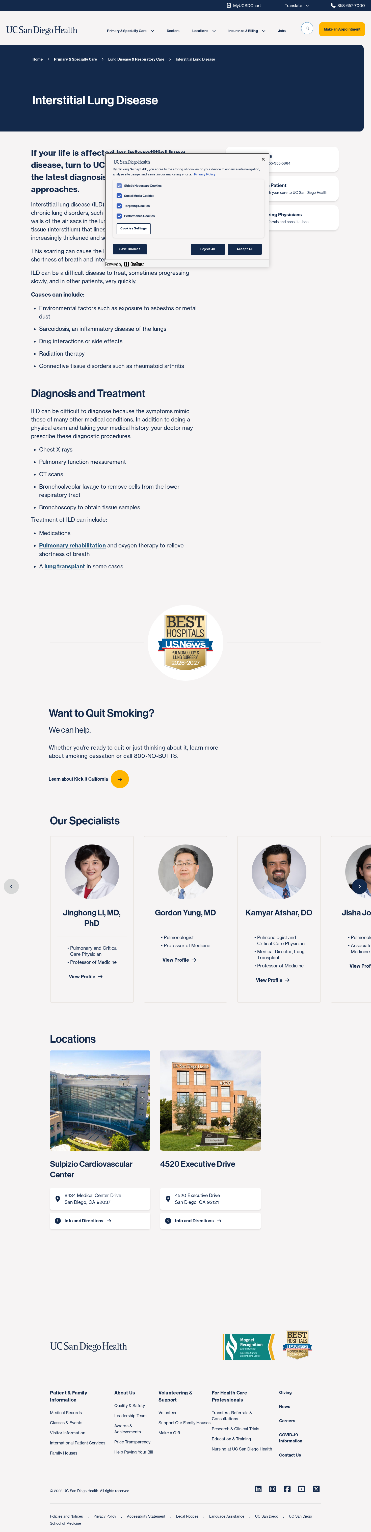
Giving (285, 1392)
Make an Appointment (342, 29)
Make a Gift (169, 1432)
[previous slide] (11, 886)
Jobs (282, 31)
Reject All (207, 249)
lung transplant (64, 566)
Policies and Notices (67, 1516)
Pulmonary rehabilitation (72, 545)
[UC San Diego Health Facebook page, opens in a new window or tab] (287, 1489)
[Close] (263, 159)
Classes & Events (66, 1422)
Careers (287, 1420)
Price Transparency (132, 1441)
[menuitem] (130, 31)
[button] (307, 28)
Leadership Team (130, 1415)
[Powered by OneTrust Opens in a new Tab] (124, 264)
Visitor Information (67, 1432)
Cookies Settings (133, 228)
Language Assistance (227, 1516)
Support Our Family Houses (184, 1422)
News (284, 1406)
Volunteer (167, 1412)
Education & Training (231, 1438)
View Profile (82, 977)
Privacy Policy (105, 1516)
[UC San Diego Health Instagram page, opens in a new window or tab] (273, 1489)
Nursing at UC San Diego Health (242, 1448)
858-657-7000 (351, 5)
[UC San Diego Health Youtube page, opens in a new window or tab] (302, 1489)
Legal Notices (187, 1516)
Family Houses (63, 1453)
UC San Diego (267, 1516)
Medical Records (66, 1412)
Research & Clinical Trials (235, 1428)
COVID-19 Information (290, 1437)
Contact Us (290, 1455)
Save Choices (130, 249)
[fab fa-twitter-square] (316, 1489)
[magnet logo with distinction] (251, 1347)
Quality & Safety (129, 1405)
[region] (187, 210)
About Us (124, 1393)
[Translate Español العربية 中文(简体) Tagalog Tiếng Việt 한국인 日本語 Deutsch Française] (295, 5)
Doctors (173, 31)
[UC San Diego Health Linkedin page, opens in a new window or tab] (258, 1489)
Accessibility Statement (146, 1516)
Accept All (245, 249)
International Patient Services (77, 1442)
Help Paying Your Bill (133, 1452)
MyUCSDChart (247, 5)
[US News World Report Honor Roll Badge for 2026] (299, 1347)
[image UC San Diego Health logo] (53, 30)
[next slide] (359, 886)
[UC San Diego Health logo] (90, 1347)
